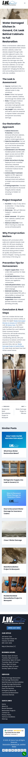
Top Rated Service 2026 (12, 733)
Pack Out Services (8, 688)
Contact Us (6, 713)
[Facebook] (3, 750)
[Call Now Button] (24, 754)
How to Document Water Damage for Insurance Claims (13, 511)
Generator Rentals (8, 695)
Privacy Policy (6, 715)
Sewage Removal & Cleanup (11, 686)
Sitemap (5, 719)
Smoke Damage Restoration (11, 684)
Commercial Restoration (10, 693)
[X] (6, 750)
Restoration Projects (8, 710)
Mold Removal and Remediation (12, 682)
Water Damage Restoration (11, 678)
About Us (5, 706)
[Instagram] (9, 750)
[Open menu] (24, 3)
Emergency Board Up (9, 690)
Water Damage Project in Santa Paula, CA (13, 346)
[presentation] (14, 440)
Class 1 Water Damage (13, 540)
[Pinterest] (24, 750)
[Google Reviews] (18, 750)
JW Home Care (10, 325)
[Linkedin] (21, 750)
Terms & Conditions (8, 717)
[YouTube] (12, 750)
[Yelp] (15, 750)
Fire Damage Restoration (10, 680)
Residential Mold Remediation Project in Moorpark (6, 412)
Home (4, 704)
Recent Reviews (7, 708)
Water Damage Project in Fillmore (21, 410)
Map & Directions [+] (9, 646)
